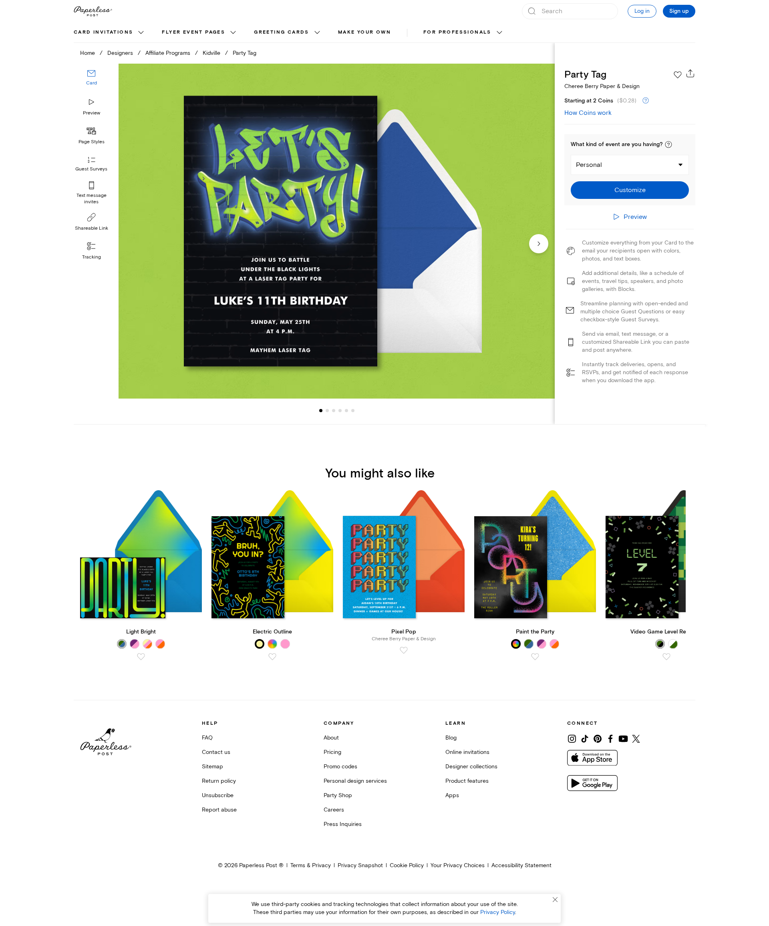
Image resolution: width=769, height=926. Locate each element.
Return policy (219, 781)
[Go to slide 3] (327, 410)
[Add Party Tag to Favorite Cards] (677, 75)
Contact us (216, 752)
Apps (452, 795)
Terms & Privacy (310, 865)
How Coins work (588, 113)
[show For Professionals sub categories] (499, 33)
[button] (668, 144)
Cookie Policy (407, 865)
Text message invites (91, 198)
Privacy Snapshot (360, 865)
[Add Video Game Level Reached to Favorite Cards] (666, 656)
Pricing (332, 752)
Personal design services (355, 781)
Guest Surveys (91, 169)
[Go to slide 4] (333, 410)
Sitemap (212, 766)
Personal (589, 165)
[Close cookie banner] (555, 899)
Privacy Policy (497, 912)
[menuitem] (110, 32)
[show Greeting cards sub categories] (317, 33)
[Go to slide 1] (320, 410)
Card (91, 83)
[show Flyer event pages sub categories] (233, 33)
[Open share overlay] (690, 73)
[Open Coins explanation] (645, 101)
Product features (467, 781)
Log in (642, 11)
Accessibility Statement (521, 865)
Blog (451, 737)
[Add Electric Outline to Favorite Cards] (272, 656)
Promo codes (340, 766)
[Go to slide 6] (346, 410)
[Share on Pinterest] (597, 739)
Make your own (364, 32)
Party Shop (338, 795)
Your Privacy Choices (458, 865)
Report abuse (219, 809)
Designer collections (471, 766)
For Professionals (457, 32)
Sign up (679, 11)
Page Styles (92, 142)
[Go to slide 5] (340, 410)
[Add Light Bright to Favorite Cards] (141, 656)
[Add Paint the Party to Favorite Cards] (535, 656)
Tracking (91, 257)
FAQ (207, 737)
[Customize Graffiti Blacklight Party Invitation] (336, 231)
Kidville (211, 53)
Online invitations (467, 752)
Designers (120, 53)
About (331, 737)
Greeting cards (281, 32)
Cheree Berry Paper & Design (602, 86)
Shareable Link (91, 228)
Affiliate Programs (167, 53)
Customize (630, 190)
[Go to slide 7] (352, 410)
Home (87, 53)
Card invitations (103, 32)
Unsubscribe (218, 795)
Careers (334, 809)
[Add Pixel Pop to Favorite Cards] (404, 650)
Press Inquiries (343, 824)
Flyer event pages (193, 32)
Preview (91, 113)
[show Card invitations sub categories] (141, 33)
